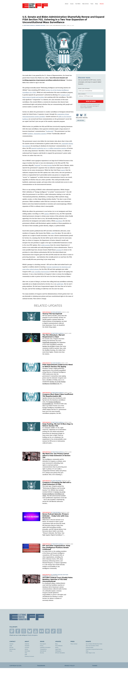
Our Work (77, 3)
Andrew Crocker (40, 25)
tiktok (53, 631)
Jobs (26, 652)
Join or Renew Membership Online (94, 643)
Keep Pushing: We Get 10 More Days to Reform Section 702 (57, 425)
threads (59, 631)
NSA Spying (80, 120)
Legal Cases (58, 649)
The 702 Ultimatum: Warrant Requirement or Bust (53, 336)
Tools (92, 3)
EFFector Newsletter (60, 652)
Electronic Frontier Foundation (35, 6)
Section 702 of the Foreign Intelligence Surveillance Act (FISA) (53, 493)
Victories (27, 647)
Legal (10, 645)
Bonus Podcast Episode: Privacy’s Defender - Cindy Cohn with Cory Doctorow (55, 516)
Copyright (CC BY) (15, 665)
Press (10, 651)
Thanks (94, 665)
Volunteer (27, 645)
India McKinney (57, 312)
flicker (41, 631)
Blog (56, 643)
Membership (12, 649)
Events (56, 647)
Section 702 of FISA (48, 346)
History (26, 649)
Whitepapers (58, 651)
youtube (35, 631)
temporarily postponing (49, 342)
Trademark (41, 665)
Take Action (85, 3)
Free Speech (43, 643)
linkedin (47, 631)
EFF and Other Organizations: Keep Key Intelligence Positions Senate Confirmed (56, 547)
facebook (17, 631)
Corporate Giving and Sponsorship (94, 649)
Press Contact (74, 643)
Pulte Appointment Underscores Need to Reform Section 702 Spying (57, 365)
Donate (102, 3)
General (11, 643)
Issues (72, 3)
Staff (26, 654)
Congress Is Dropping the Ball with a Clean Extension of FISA (56, 483)
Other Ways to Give (90, 652)
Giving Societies (89, 647)
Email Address (82, 93)
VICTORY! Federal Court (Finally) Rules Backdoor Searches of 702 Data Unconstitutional (57, 579)
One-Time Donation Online (92, 645)
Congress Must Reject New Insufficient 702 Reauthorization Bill (57, 395)
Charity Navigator (32, 635)
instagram (23, 631)
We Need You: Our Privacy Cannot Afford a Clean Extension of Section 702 (56, 455)
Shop (96, 3)
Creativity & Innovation (45, 647)
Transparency (43, 649)
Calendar (27, 643)
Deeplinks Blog (46, 312)
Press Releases (59, 645)
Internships (27, 651)
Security (11, 647)
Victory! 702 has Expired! (52, 314)
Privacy (41, 645)
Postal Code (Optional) (84, 88)
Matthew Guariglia (29, 25)
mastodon (11, 631)
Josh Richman (57, 363)
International (43, 651)
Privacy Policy (70, 665)
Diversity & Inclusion (29, 656)
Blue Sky (29, 631)
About (66, 3)
